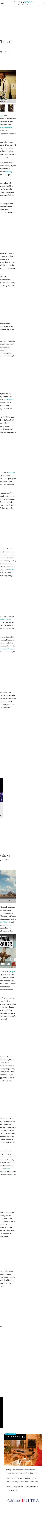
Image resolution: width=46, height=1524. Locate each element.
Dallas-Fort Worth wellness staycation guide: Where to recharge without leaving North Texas (22, 1480)
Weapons (6, 922)
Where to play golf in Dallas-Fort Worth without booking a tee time (21, 1488)
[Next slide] (13, 86)
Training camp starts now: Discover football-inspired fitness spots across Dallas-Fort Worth (22, 1471)
